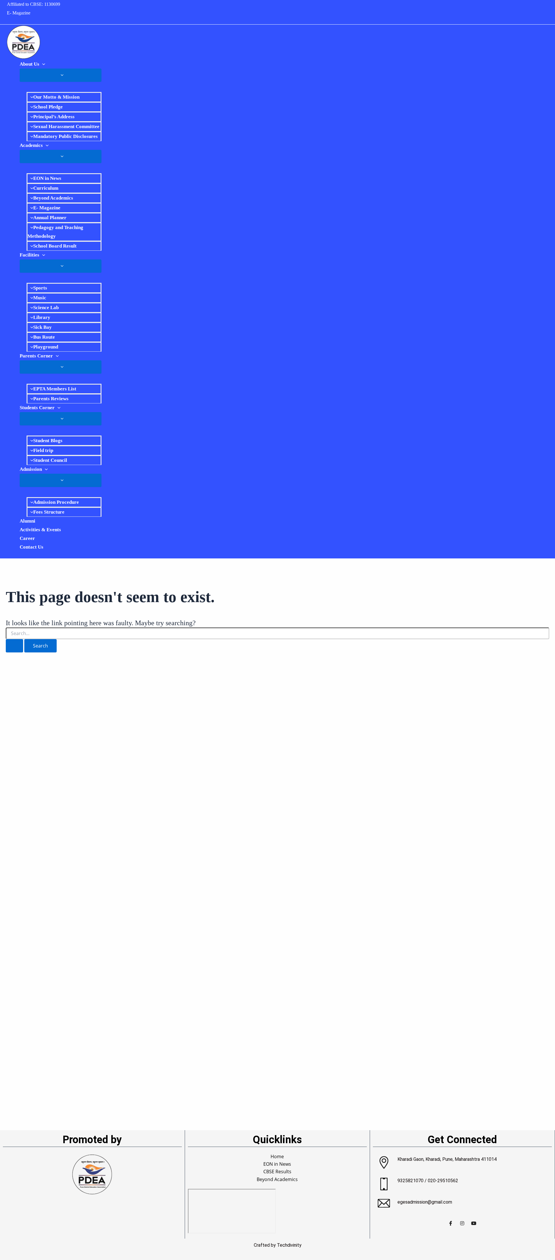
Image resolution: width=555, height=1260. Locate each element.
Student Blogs (47, 440)
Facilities (29, 255)
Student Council (50, 460)
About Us (29, 64)
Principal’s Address (54, 116)
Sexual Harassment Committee (66, 126)
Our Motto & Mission (56, 97)
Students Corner (37, 407)
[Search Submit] (14, 645)
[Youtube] (473, 1223)
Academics (31, 145)
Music (39, 297)
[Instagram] (462, 1223)
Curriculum (45, 188)
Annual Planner (49, 217)
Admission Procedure (56, 502)
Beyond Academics (53, 198)
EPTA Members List (54, 389)
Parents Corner (36, 356)
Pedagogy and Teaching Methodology (55, 232)
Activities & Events (40, 529)
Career (27, 538)
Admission (31, 469)
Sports (40, 288)
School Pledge (48, 107)
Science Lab (46, 307)
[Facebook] (450, 1223)
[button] (42, 64)
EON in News (47, 178)
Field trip (43, 450)
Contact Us (31, 547)
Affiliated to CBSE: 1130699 (33, 4)
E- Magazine (18, 12)
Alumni (27, 521)
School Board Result (55, 246)
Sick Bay (42, 327)
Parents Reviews (51, 398)
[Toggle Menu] (60, 75)
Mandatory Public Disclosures (65, 136)
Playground (45, 347)
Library (41, 317)
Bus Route (44, 337)
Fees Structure (48, 512)
